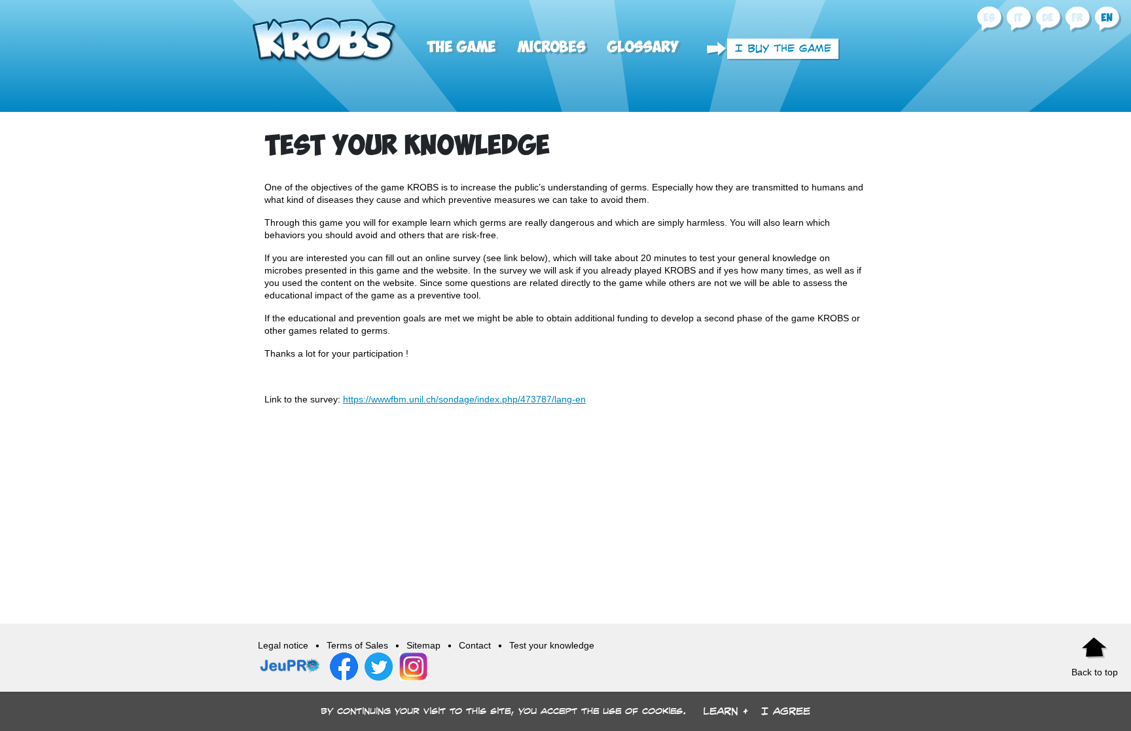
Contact (475, 645)
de (1047, 18)
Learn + (725, 711)
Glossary (643, 47)
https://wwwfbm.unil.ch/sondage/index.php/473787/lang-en (464, 399)
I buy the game (783, 48)
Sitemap (423, 645)
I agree (785, 711)
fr (1077, 18)
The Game (461, 47)
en (1107, 18)
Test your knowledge (551, 645)
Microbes (551, 47)
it (1018, 18)
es (988, 18)
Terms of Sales (357, 645)
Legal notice (283, 645)
